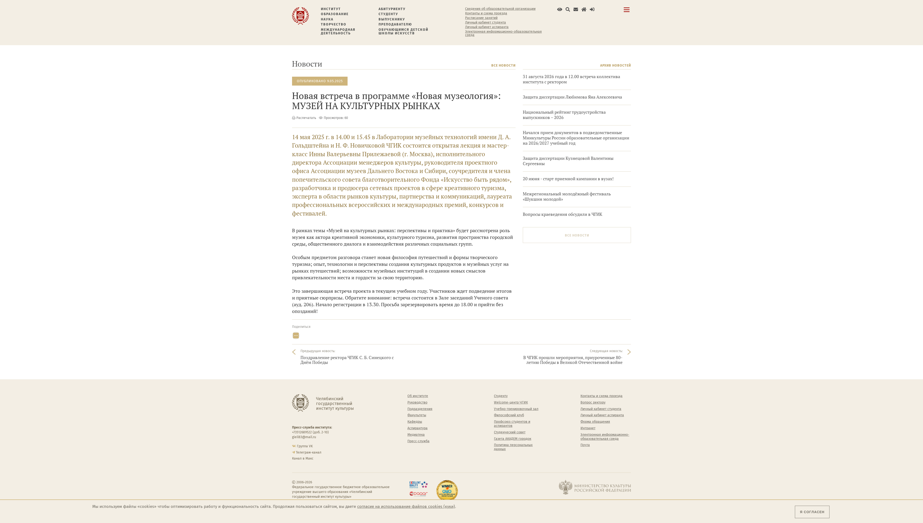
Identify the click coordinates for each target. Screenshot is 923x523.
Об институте (417, 396)
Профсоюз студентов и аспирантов (512, 424)
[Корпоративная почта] (576, 9)
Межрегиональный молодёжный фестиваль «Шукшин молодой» (567, 196)
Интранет (587, 428)
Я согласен (812, 512)
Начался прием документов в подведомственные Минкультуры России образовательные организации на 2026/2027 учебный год (576, 138)
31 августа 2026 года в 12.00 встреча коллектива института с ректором (571, 79)
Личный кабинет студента (485, 22)
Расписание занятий (481, 18)
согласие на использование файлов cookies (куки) (406, 506)
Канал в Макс (302, 458)
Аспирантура (417, 428)
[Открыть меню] (626, 12)
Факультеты (416, 415)
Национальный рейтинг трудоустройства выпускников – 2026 (564, 114)
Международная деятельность (338, 31)
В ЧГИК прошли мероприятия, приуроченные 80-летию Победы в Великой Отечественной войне (573, 360)
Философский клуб (509, 415)
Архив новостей (615, 65)
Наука (327, 19)
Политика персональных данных (513, 447)
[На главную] (300, 16)
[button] (559, 9)
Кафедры (414, 422)
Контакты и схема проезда (486, 13)
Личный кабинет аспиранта (487, 27)
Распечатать (306, 118)
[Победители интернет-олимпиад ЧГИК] (447, 491)
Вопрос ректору (592, 403)
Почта (585, 445)
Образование (335, 14)
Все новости (503, 65)
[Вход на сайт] (592, 9)
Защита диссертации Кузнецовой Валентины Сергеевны (568, 161)
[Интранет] (583, 9)
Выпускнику (392, 19)
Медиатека (416, 435)
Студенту (388, 14)
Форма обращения (595, 422)
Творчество (333, 24)
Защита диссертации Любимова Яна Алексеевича (572, 97)
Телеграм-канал (308, 452)
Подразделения (419, 409)
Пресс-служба (418, 441)
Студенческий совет (509, 432)
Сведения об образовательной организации (500, 9)
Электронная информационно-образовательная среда (503, 33)
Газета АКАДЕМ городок (512, 439)
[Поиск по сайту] (568, 9)
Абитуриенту (392, 9)
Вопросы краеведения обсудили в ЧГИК (562, 214)
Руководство (417, 403)
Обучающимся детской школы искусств (403, 31)
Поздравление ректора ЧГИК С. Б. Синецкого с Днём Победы (347, 360)
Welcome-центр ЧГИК (511, 403)
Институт (331, 9)
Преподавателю (395, 24)
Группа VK (305, 446)
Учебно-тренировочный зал (516, 409)
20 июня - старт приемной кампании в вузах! (568, 178)
